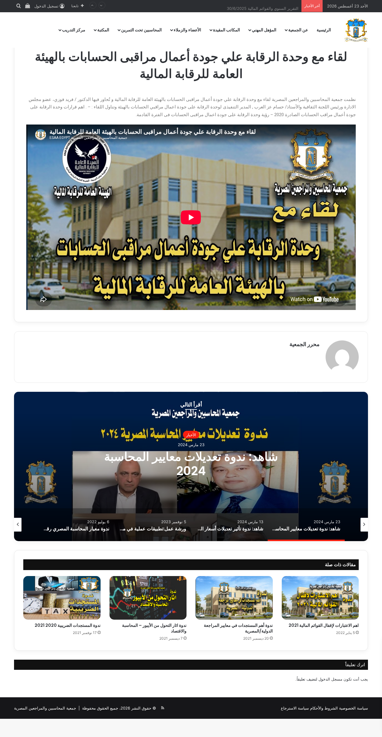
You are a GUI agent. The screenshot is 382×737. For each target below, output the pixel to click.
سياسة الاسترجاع (295, 708)
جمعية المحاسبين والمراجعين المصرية (45, 708)
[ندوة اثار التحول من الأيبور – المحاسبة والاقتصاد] (148, 598)
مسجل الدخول (330, 679)
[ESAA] (356, 30)
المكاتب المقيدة (226, 29)
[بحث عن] (18, 6)
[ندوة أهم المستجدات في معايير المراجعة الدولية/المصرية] (234, 598)
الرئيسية (324, 29)
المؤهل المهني (264, 29)
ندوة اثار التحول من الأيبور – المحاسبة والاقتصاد (154, 628)
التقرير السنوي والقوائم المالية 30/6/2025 (262, 6)
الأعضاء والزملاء (187, 29)
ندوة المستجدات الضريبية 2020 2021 (68, 625)
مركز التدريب (73, 29)
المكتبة (103, 29)
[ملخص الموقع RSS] (162, 708)
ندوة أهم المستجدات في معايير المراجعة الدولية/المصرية (238, 628)
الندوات (191, 434)
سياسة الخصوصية (353, 708)
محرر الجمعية (304, 344)
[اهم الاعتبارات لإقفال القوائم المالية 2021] (320, 598)
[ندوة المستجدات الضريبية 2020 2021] (62, 598)
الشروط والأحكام (324, 708)
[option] (191, 466)
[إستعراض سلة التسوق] (27, 6)
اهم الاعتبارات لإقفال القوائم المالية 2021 (324, 625)
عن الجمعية (298, 29)
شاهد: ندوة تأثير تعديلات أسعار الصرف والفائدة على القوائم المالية (191, 463)
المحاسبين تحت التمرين (141, 29)
